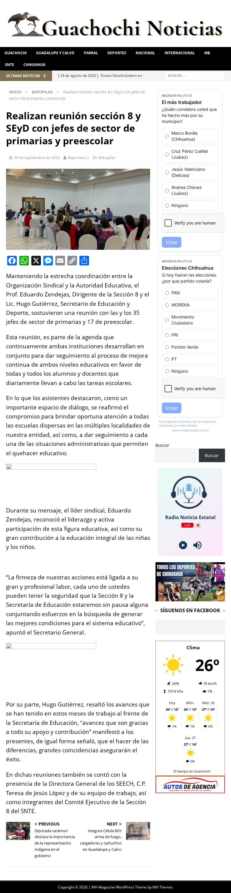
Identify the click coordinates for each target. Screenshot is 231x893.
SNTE (9, 64)
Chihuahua (34, 64)
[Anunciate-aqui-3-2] (190, 790)
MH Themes (162, 887)
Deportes (116, 52)
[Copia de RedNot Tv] (190, 598)
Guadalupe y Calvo (55, 52)
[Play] (183, 545)
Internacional (180, 52)
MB (207, 52)
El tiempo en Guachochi (192, 771)
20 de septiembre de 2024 (37, 157)
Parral (91, 52)
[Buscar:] (195, 75)
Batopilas (107, 157)
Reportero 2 (78, 157)
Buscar (162, 445)
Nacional (145, 52)
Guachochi (16, 52)
